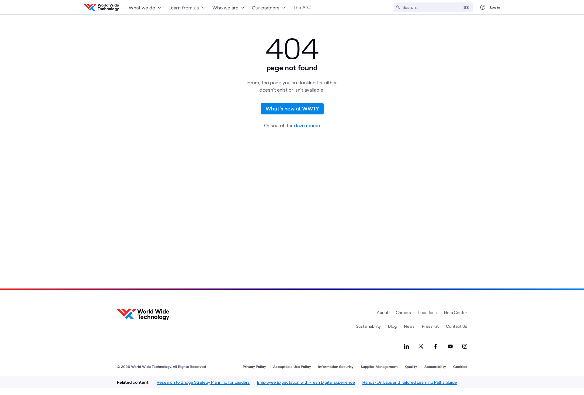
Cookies (460, 366)
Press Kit (430, 326)
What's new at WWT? (292, 108)
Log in (495, 7)
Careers (403, 312)
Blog (392, 326)
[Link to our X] (421, 346)
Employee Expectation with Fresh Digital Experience (306, 382)
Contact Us (456, 326)
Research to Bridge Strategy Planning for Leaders (203, 382)
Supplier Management (379, 366)
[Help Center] (482, 7)
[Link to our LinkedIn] (406, 346)
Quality (411, 366)
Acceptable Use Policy (292, 366)
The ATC (302, 7)
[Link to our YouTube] (450, 346)
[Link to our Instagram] (464, 346)
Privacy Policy (254, 366)
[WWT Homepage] (101, 7)
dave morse (307, 125)
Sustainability (368, 326)
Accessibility (435, 366)
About (382, 312)
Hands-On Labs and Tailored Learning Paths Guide (409, 382)
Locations (427, 312)
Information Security (335, 366)
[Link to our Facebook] (435, 346)
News (409, 326)
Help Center (455, 312)
